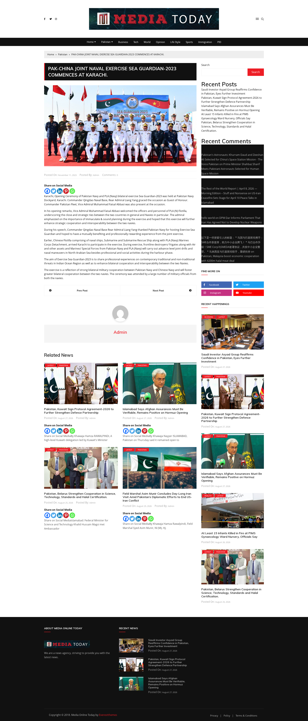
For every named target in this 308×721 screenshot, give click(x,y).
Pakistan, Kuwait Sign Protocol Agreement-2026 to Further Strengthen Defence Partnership (79, 410)
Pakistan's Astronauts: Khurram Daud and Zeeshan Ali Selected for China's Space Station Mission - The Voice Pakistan (232, 159)
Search (205, 65)
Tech (135, 42)
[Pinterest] (66, 191)
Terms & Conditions (246, 715)
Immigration (205, 42)
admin (96, 175)
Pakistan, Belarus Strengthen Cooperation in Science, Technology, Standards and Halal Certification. (80, 495)
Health (208, 495)
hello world (208, 218)
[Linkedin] (60, 191)
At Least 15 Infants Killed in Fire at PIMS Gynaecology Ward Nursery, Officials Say (229, 535)
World (147, 42)
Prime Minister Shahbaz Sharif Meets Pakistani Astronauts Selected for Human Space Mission (230, 168)
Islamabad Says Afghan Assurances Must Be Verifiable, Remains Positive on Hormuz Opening (155, 410)
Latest (50, 365)
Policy (227, 715)
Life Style (175, 42)
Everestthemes (108, 715)
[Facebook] (47, 191)
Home (90, 41)
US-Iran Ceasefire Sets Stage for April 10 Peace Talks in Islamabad (231, 197)
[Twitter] (53, 191)
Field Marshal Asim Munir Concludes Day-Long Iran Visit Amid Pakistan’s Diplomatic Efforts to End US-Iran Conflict (157, 497)
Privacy (214, 715)
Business (123, 42)
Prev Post (82, 290)
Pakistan (106, 41)
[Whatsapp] (72, 191)
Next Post (158, 290)
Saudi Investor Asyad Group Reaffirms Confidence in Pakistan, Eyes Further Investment (227, 358)
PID (219, 42)
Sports (189, 42)
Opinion (160, 42)
